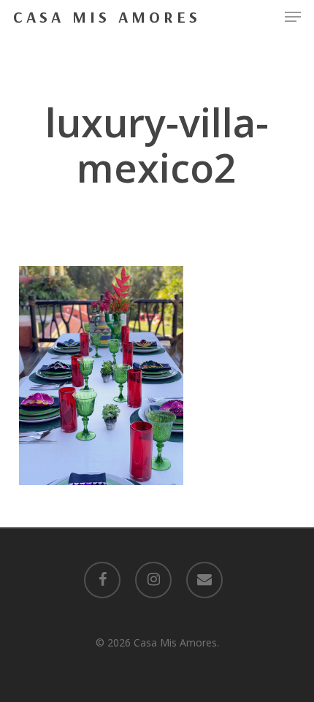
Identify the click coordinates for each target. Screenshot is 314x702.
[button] (293, 16)
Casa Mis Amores (107, 17)
